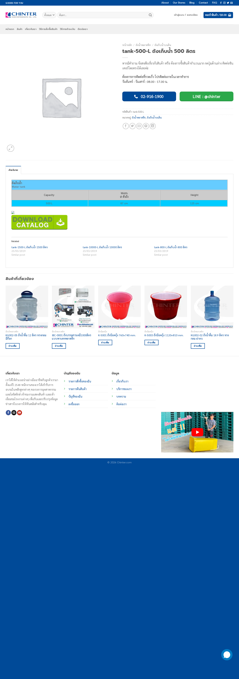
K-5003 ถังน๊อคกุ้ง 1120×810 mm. (164, 335)
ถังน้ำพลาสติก (143, 45)
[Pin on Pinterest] (146, 126)
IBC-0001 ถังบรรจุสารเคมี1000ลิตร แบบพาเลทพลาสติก (71, 336)
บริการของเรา (124, 389)
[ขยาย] (10, 148)
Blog (192, 2)
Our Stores (179, 2)
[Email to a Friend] (139, 126)
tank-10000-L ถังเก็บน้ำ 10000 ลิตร (102, 247)
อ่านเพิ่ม (13, 345)
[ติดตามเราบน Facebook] (221, 3)
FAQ (214, 2)
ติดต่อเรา (83, 29)
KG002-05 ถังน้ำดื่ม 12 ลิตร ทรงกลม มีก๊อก (26, 336)
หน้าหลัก (127, 45)
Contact (203, 2)
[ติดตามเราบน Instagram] (224, 3)
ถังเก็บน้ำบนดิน (163, 45)
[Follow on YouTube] (19, 412)
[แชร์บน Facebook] (126, 126)
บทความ (121, 396)
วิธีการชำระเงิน (67, 29)
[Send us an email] (231, 3)
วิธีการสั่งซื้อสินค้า (48, 29)
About (165, 2)
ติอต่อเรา (121, 404)
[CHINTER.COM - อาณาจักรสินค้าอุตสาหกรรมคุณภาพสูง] (21, 15)
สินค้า (19, 29)
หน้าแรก (10, 29)
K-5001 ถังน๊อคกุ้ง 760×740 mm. (117, 335)
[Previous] (6, 320)
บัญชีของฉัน (75, 396)
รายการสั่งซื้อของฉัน (80, 381)
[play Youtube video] (197, 432)
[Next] (233, 320)
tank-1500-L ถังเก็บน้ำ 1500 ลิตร (29, 247)
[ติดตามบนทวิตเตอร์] (228, 3)
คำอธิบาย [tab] (13, 170)
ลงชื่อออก (74, 404)
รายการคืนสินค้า (78, 389)
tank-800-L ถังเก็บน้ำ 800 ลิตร (170, 247)
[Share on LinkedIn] (153, 126)
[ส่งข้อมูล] (150, 15)
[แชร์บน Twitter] (132, 126)
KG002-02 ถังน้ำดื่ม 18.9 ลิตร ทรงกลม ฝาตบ (210, 336)
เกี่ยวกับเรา (30, 29)
